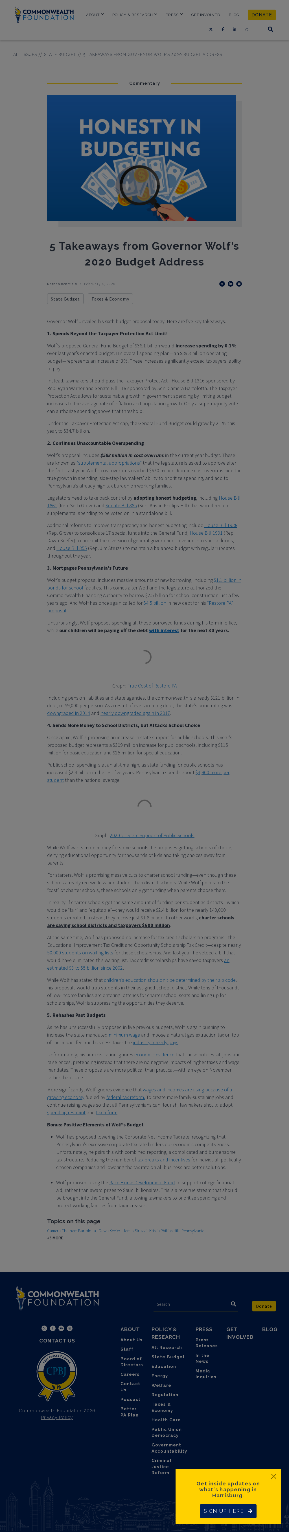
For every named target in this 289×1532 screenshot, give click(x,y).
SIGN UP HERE (224, 1511)
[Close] (274, 1476)
